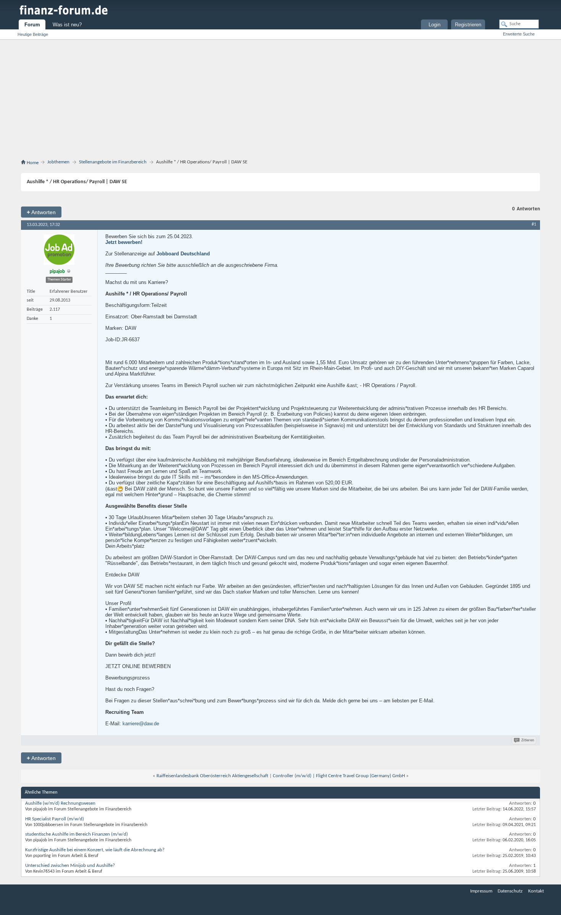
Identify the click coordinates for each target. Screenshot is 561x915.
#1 (534, 224)
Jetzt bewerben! (123, 242)
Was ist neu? (67, 24)
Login (434, 24)
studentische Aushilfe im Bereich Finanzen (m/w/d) (76, 834)
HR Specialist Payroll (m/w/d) (54, 819)
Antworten (41, 212)
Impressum (481, 891)
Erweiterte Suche (519, 34)
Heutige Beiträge (33, 34)
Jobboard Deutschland (183, 254)
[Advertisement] (280, 100)
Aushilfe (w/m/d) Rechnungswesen (60, 803)
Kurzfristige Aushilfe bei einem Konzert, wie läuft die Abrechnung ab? (94, 849)
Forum (32, 24)
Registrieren (468, 24)
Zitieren (527, 740)
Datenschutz (510, 891)
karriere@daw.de (141, 723)
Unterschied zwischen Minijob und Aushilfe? (70, 865)
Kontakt (536, 891)
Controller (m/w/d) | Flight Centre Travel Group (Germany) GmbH (339, 775)
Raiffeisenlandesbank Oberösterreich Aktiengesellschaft (212, 775)
